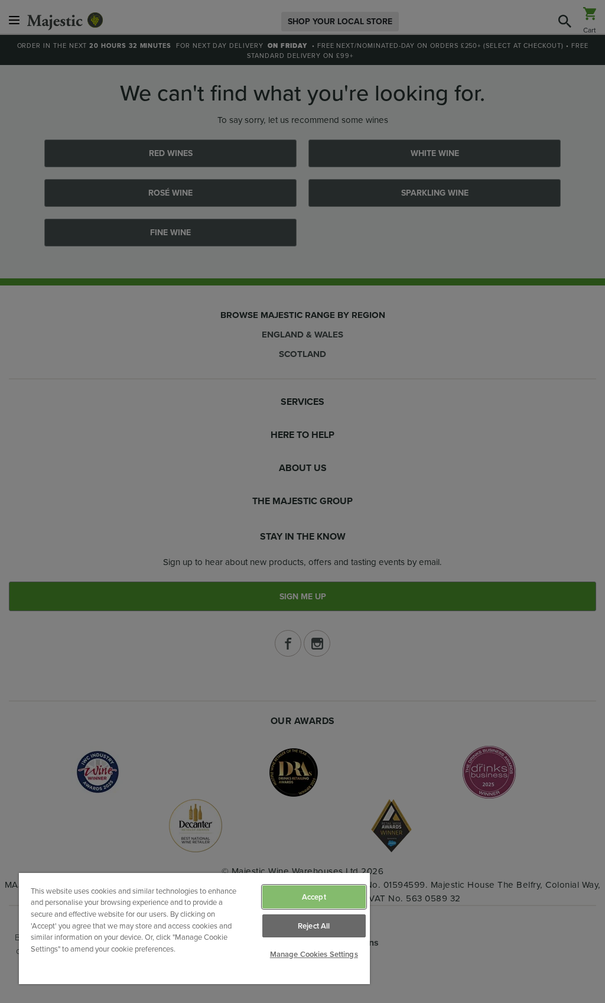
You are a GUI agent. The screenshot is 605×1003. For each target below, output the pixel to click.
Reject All (314, 925)
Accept (314, 897)
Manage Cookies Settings (314, 954)
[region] (194, 928)
